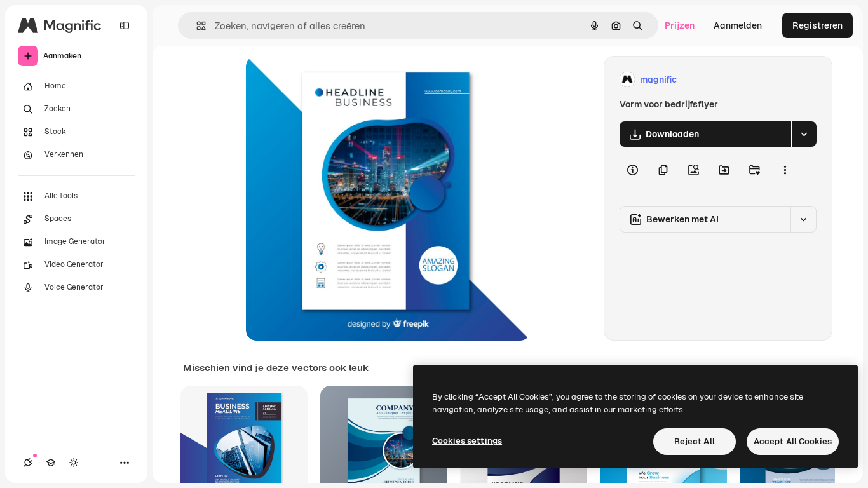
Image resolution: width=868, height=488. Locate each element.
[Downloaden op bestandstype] (804, 134)
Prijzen (680, 25)
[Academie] (51, 462)
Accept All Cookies (793, 441)
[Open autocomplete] (196, 25)
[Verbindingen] (28, 462)
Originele (329, 80)
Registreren (817, 25)
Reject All (694, 441)
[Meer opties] (784, 169)
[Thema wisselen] (74, 462)
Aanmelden (738, 25)
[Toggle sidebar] (124, 25)
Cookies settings (467, 440)
